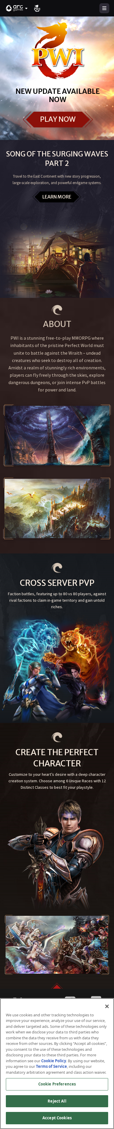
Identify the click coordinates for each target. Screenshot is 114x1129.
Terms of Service (51, 1066)
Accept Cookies (57, 1117)
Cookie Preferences (57, 1084)
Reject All (57, 1101)
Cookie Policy (53, 1060)
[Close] (107, 1006)
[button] (17, 8)
